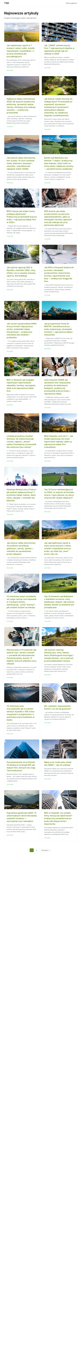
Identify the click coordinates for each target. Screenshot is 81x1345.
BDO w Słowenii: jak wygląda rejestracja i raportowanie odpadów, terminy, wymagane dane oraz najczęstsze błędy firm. (21, 385)
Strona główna (71, 3)
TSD (6, 3)
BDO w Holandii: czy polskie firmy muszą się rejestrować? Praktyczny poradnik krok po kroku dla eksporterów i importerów (58, 818)
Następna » (45, 850)
